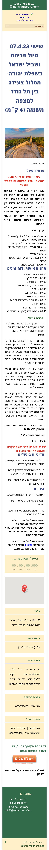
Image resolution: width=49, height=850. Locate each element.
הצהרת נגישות (28, 846)
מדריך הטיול (33, 719)
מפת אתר (40, 846)
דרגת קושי (34, 638)
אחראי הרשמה (32, 697)
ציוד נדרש (34, 660)
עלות (37, 611)
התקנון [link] (29, 545)
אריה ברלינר (29, 842)
